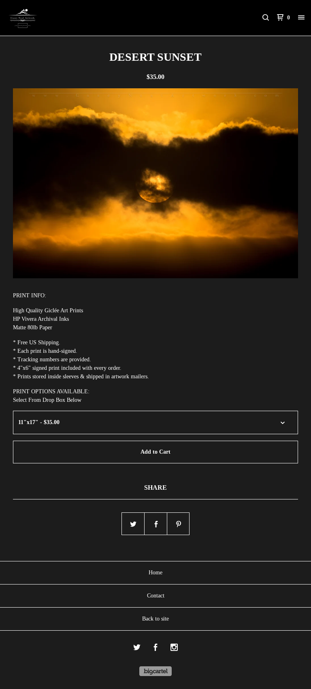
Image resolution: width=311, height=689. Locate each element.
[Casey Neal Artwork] (48, 17)
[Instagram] (174, 648)
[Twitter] (136, 648)
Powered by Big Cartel (155, 671)
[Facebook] (155, 648)
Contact (155, 596)
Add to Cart (155, 452)
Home (155, 573)
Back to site (155, 619)
